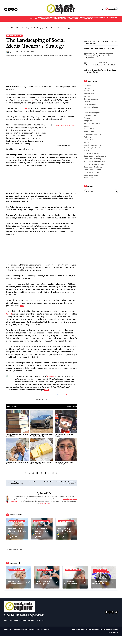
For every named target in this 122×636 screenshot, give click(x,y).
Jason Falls (45, 493)
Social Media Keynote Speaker (95, 156)
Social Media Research (92, 170)
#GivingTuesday (90, 93)
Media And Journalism (92, 123)
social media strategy (50, 55)
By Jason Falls (14, 52)
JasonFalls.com (44, 503)
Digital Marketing (90, 115)
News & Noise (89, 132)
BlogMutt (11, 55)
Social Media (38, 55)
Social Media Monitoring (93, 167)
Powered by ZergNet (72, 406)
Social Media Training (91, 175)
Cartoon (87, 102)
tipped (9, 314)
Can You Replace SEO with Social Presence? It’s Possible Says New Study (100, 64)
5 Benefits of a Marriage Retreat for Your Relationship (101, 42)
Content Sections (90, 110)
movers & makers (61, 18)
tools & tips (34, 18)
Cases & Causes (90, 104)
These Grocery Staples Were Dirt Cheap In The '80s (40, 463)
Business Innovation (91, 99)
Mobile (86, 126)
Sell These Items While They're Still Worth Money (17, 435)
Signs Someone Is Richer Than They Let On (64, 435)
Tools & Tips (88, 178)
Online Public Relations (92, 134)
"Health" (87, 88)
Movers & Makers (90, 129)
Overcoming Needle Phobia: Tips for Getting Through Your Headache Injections (99, 56)
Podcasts (87, 137)
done (22, 306)
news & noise (46, 18)
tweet (31, 100)
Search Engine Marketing (93, 145)
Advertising (88, 96)
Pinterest (19, 55)
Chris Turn (14, 534)
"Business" (88, 85)
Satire (86, 142)
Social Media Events (91, 153)
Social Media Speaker (92, 172)
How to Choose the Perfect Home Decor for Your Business (101, 71)
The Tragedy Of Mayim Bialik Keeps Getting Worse (64, 463)
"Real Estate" (89, 91)
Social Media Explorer (24, 615)
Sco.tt (46, 390)
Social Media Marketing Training (95, 161)
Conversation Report (92, 112)
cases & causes (75, 18)
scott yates (28, 55)
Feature (87, 118)
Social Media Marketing (14, 35)
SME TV (86, 150)
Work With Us (88, 19)
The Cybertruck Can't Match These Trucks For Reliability (41, 435)
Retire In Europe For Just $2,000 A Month (17, 463)
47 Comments (35, 52)
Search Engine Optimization (94, 148)
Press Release (89, 140)
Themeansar (44, 629)
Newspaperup (33, 629)
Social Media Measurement (94, 164)
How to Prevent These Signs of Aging (40, 531)
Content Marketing (91, 107)
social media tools (66, 55)
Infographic (88, 121)
